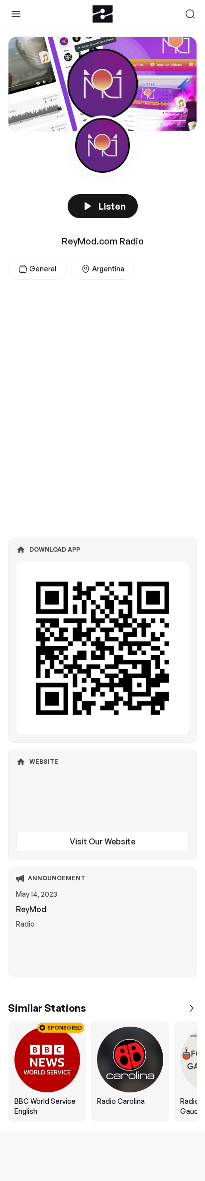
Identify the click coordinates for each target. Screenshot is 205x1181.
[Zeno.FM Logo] (103, 14)
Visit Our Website (102, 841)
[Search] (190, 14)
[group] (102, 1071)
